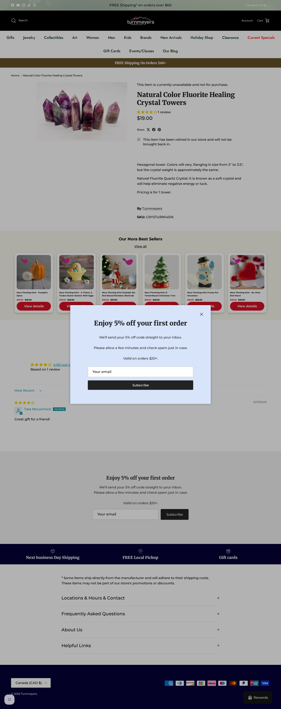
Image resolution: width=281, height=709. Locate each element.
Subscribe (140, 385)
